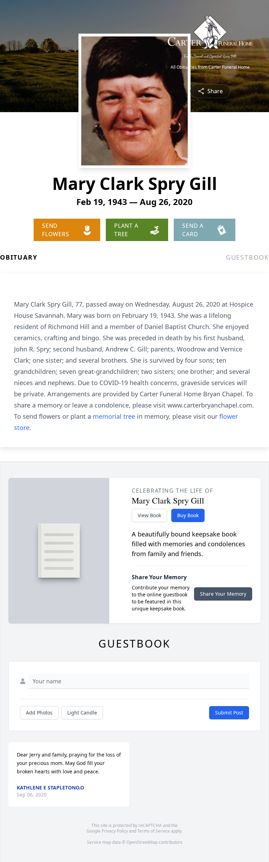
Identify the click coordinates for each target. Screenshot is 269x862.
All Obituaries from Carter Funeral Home (210, 67)
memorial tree (114, 416)
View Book (149, 515)
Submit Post (229, 712)
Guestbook (247, 257)
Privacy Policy (115, 831)
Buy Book (188, 515)
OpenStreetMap (142, 842)
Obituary (18, 257)
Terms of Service (153, 831)
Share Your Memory (223, 593)
